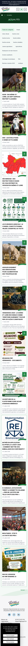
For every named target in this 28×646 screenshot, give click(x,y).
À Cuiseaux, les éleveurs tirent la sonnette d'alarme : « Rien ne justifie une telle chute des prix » (13, 491)
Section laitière (17, 38)
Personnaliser (10, 642)
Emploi (18, 29)
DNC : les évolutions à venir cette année (10, 139)
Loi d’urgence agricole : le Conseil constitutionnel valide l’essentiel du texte (12, 226)
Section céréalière (17, 42)
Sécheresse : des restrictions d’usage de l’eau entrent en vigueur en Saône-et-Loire (12, 182)
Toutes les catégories (7, 29)
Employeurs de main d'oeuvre (9, 50)
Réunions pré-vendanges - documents (11, 359)
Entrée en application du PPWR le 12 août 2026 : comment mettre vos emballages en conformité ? (13, 446)
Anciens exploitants (7, 54)
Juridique (20, 63)
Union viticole (5, 34)
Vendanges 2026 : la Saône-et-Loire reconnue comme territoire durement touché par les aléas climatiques (13, 316)
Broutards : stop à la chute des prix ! (9, 534)
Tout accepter (10, 635)
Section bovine (6, 38)
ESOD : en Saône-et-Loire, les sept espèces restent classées (11, 97)
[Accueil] (2, 15)
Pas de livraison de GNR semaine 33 (9, 575)
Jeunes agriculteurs (7, 46)
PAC (19, 59)
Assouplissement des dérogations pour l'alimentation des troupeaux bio (10, 271)
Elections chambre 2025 (8, 63)
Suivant (23, 590)
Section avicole (6, 42)
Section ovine (15, 34)
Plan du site (21, 637)
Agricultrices (19, 46)
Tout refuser (10, 639)
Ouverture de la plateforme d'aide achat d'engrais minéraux (12, 401)
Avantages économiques (8, 59)
